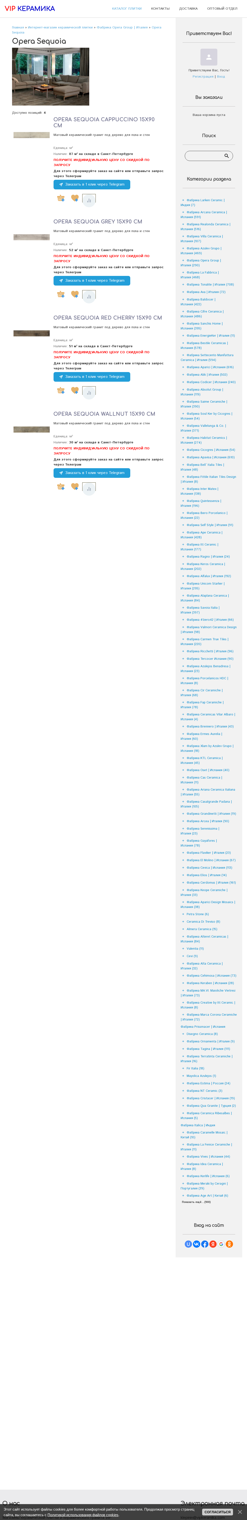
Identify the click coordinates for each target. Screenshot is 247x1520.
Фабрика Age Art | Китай (207, 1195)
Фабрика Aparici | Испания (210, 367)
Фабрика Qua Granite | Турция (211, 1106)
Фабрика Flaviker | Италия (209, 853)
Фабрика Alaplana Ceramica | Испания (205, 598)
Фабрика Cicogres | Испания (211, 450)
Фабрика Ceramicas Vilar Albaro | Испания (208, 717)
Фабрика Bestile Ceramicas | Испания (204, 345)
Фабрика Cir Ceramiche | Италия (202, 693)
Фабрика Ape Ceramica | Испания (201, 535)
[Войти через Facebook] (204, 1244)
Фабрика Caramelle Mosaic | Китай (204, 1135)
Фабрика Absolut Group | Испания (202, 392)
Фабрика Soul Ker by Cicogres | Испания (206, 416)
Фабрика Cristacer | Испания (211, 1098)
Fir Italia (195, 1068)
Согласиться (218, 1512)
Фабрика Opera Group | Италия (201, 263)
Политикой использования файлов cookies (83, 1515)
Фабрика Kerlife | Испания (208, 1176)
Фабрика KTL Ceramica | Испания (202, 760)
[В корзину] (60, 198)
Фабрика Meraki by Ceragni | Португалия (204, 1186)
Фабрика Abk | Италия (207, 375)
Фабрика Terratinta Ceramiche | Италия (207, 1059)
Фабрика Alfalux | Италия (209, 576)
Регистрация (203, 76)
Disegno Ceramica (202, 1034)
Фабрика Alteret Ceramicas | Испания (204, 939)
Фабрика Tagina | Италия (208, 1049)
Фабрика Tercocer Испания (210, 659)
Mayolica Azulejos (201, 1076)
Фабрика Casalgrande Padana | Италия (206, 804)
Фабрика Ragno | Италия (208, 556)
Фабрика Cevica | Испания (209, 868)
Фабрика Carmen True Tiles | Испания (204, 642)
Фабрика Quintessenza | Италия (201, 503)
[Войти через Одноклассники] (229, 1244)
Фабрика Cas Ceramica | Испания (201, 780)
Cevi (192, 956)
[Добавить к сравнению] (89, 200)
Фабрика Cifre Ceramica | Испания (202, 314)
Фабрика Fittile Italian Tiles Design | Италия (208, 479)
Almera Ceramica (202, 929)
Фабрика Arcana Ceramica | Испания (204, 215)
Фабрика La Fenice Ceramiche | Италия (206, 1147)
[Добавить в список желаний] (74, 198)
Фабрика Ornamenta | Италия (211, 1041)
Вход (221, 76)
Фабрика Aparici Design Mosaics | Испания (208, 904)
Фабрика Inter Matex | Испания (199, 491)
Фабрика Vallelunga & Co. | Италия (203, 428)
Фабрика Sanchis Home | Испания (202, 326)
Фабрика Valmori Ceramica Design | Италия (209, 629)
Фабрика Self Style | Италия (210, 525)
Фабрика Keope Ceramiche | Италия (204, 892)
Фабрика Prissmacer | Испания (203, 1027)
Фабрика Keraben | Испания (210, 983)
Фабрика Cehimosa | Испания (211, 975)
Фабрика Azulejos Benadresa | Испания (205, 668)
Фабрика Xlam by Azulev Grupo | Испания (207, 748)
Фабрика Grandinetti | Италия (211, 814)
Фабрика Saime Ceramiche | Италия (204, 404)
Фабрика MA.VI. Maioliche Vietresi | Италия (208, 993)
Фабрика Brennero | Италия (210, 726)
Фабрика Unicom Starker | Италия (203, 586)
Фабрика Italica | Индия (198, 1125)
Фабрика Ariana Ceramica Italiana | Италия (208, 792)
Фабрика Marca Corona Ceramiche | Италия (209, 1017)
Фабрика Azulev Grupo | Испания (201, 251)
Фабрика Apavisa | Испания (211, 457)
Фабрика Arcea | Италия (208, 821)
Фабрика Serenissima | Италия (200, 831)
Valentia (195, 949)
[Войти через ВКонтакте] (196, 1244)
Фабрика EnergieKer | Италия (211, 335)
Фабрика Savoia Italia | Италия (200, 610)
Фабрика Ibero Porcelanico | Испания (204, 515)
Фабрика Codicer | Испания (211, 382)
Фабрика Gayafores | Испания (199, 843)
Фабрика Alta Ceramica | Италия (202, 966)
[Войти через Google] (221, 1244)
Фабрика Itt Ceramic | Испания (199, 547)
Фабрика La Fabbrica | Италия (200, 275)
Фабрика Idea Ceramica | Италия (202, 1166)
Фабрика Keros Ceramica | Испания (203, 566)
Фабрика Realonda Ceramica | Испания (205, 227)
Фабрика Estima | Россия (208, 1083)
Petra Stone (198, 914)
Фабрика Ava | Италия (206, 292)
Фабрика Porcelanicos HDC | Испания (204, 681)
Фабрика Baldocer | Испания (198, 302)
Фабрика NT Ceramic (204, 1091)
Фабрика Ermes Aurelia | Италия (201, 736)
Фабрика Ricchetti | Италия (210, 651)
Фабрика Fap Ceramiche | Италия (202, 705)
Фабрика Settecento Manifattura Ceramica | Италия (207, 357)
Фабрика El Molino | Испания (211, 860)
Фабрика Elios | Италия (207, 875)
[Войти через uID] (188, 1244)
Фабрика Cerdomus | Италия (211, 882)
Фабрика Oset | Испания (208, 770)
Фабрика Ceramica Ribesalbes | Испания (206, 1115)
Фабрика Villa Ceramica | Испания (202, 239)
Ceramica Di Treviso (203, 922)
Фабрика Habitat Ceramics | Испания (204, 440)
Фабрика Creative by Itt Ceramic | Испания (208, 1005)
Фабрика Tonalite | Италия (210, 284)
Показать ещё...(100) (196, 1202)
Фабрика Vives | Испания (208, 1156)
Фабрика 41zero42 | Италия (210, 620)
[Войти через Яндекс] (213, 1244)
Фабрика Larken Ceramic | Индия (203, 202)
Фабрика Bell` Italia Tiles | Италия (202, 467)
